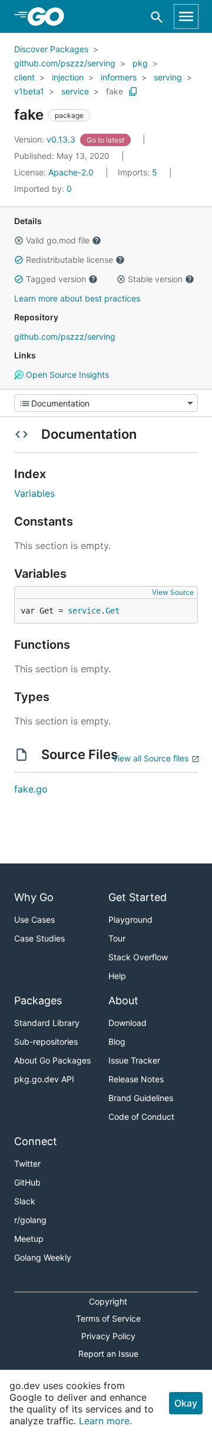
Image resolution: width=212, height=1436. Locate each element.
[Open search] (157, 16)
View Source (173, 592)
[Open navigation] (186, 16)
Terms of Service (108, 1318)
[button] (19, 240)
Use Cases (34, 919)
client (24, 77)
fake (114, 91)
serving (168, 77)
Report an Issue (108, 1354)
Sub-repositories (46, 1041)
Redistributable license (69, 260)
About (123, 1000)
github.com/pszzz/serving (64, 63)
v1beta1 (29, 91)
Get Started (137, 897)
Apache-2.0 (71, 172)
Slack (24, 1201)
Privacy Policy (108, 1336)
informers (119, 77)
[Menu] (106, 403)
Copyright (108, 1301)
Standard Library (47, 1023)
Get (112, 610)
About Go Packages (52, 1060)
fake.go (31, 789)
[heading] (49, 16)
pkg (140, 63)
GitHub (27, 1182)
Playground (130, 919)
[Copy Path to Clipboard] (133, 91)
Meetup (29, 1239)
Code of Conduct (141, 1117)
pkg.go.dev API (44, 1079)
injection (68, 77)
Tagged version (56, 279)
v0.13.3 (46, 139)
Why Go (34, 897)
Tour (116, 938)
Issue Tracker (134, 1060)
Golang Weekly (42, 1257)
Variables (34, 493)
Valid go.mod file (58, 240)
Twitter (27, 1164)
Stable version (155, 279)
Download (127, 1023)
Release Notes (136, 1079)
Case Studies (39, 938)
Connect (35, 1141)
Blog (116, 1041)
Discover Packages (51, 49)
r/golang (30, 1220)
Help (117, 976)
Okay (185, 1403)
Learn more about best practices (77, 298)
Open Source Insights (66, 375)
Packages (38, 1000)
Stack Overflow (138, 957)
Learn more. (105, 1421)
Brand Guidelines (140, 1098)
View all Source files (150, 758)
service (75, 91)
